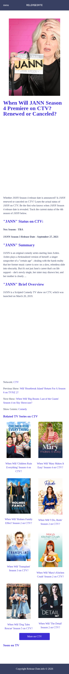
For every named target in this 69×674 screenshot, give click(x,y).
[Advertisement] (34, 154)
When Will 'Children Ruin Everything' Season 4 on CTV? (18, 467)
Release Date (33, 668)
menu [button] (6, 5)
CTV (16, 382)
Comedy (22, 409)
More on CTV (34, 636)
